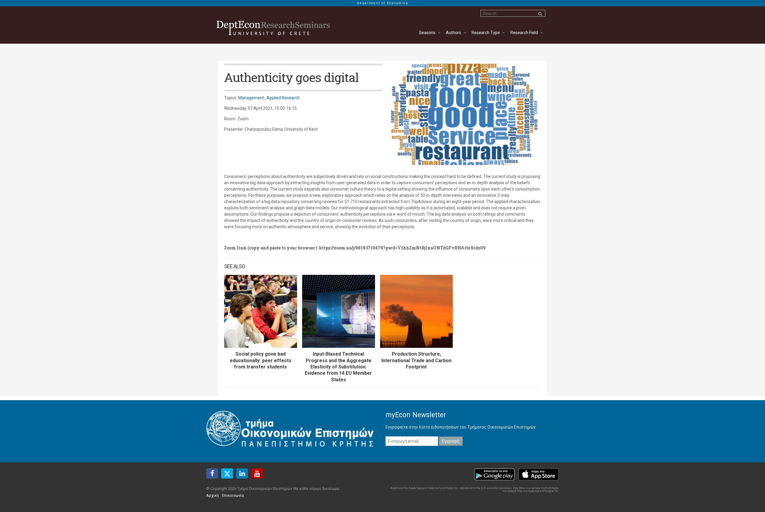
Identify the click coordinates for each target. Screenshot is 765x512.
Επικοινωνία (233, 495)
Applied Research (283, 97)
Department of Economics (382, 3)
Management (251, 97)
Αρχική (212, 495)
